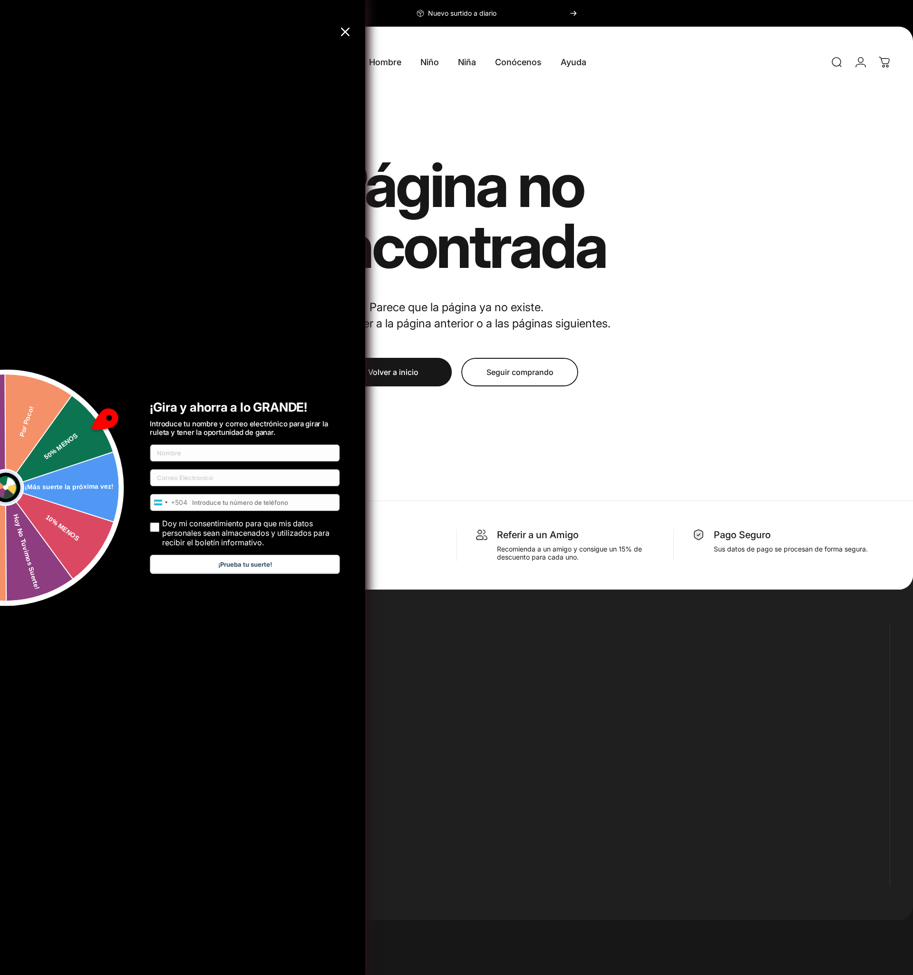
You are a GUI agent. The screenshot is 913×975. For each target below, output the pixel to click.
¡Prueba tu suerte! (245, 564)
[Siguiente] (573, 13)
